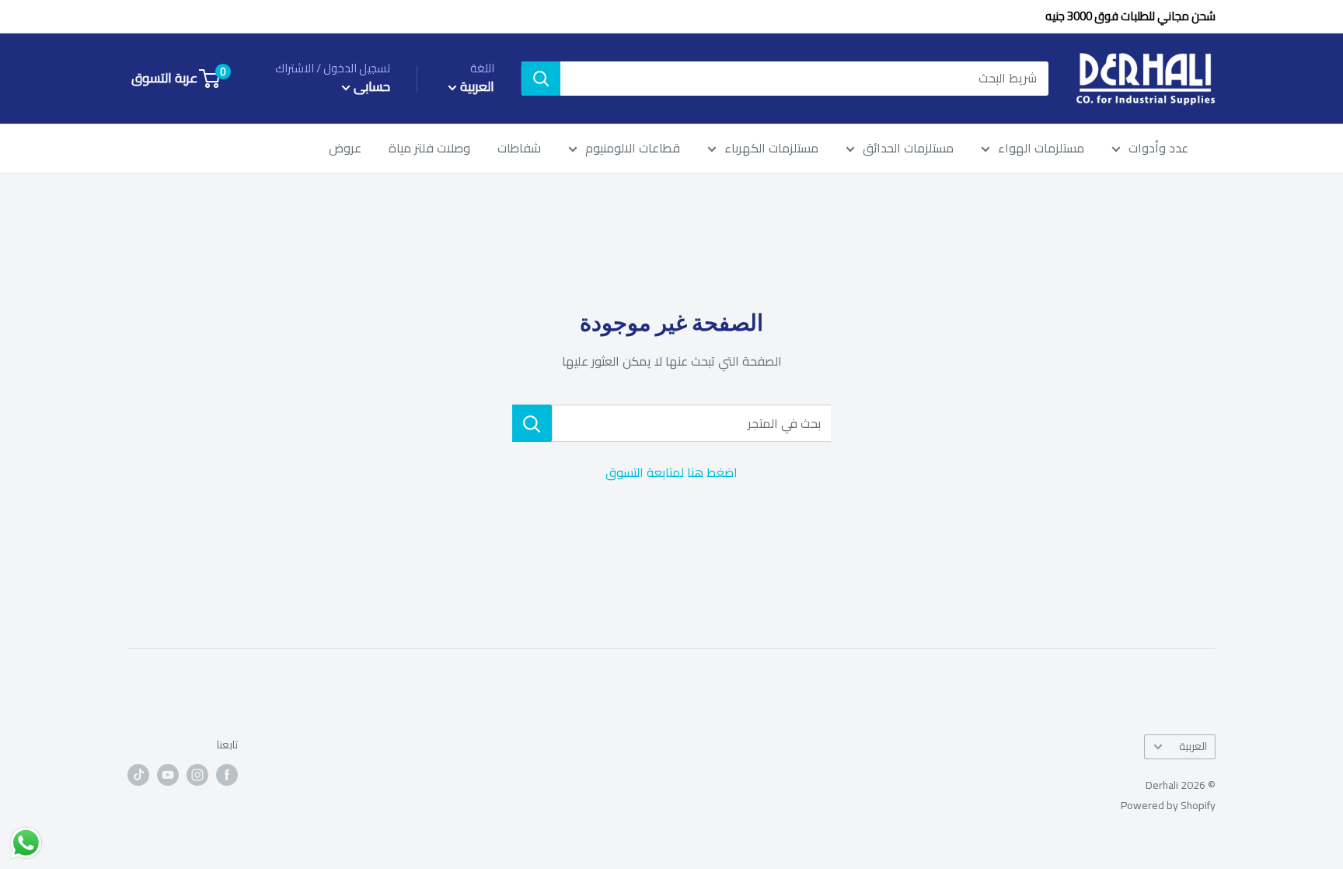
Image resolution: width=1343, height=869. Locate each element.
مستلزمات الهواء (1041, 148)
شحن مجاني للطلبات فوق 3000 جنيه (1130, 16)
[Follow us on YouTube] (168, 774)
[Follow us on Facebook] (227, 774)
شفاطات (519, 148)
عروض (345, 148)
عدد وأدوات (1158, 148)
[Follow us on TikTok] (138, 774)
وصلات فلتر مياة (429, 148)
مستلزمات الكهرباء (771, 148)
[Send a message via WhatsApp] (26, 843)
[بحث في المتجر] (532, 423)
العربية (1193, 746)
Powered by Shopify (1168, 805)
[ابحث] (541, 78)
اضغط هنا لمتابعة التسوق (671, 472)
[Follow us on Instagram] (197, 774)
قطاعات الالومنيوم (632, 148)
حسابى (370, 87)
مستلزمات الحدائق (908, 148)
